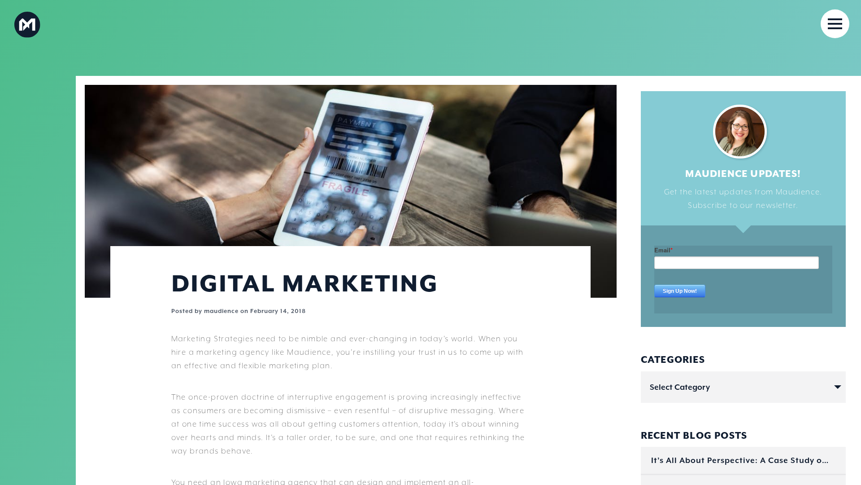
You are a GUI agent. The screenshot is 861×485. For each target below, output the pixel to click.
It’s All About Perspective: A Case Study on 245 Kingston (741, 460)
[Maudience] (79, 24)
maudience (221, 311)
